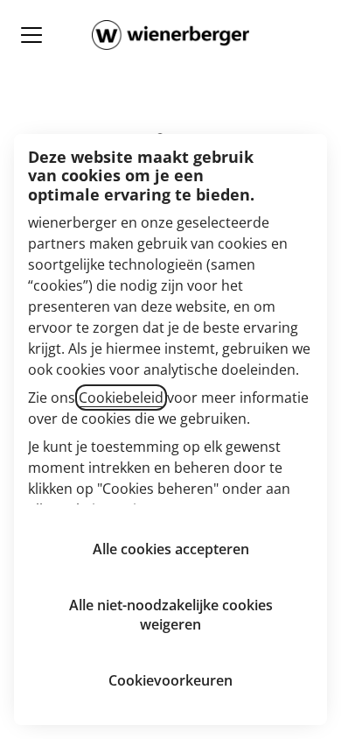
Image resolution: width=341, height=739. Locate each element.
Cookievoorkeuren (170, 680)
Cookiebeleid (121, 397)
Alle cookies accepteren (171, 549)
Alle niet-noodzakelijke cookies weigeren (171, 614)
